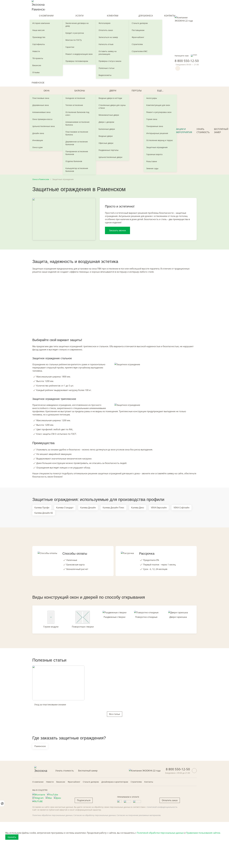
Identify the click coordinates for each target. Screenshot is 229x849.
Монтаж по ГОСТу (73, 40)
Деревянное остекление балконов (76, 143)
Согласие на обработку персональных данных (94, 815)
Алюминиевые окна (41, 112)
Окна (46, 90)
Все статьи (114, 714)
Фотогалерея (104, 23)
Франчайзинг (138, 37)
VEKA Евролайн (159, 507)
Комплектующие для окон (158, 105)
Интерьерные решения (157, 133)
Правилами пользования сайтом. (203, 832)
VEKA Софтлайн (181, 507)
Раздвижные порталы (108, 150)
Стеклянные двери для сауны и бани (112, 106)
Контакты (169, 15)
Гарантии (69, 47)
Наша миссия (38, 30)
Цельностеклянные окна (43, 126)
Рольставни (151, 161)
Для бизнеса (145, 15)
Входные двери (106, 136)
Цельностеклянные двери (110, 157)
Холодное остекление (75, 98)
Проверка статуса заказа (110, 61)
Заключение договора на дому (77, 24)
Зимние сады (152, 168)
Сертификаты (38, 44)
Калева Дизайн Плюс (113, 507)
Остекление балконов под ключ (77, 113)
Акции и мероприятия (184, 131)
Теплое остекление (74, 105)
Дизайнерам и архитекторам (114, 782)
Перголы (137, 90)
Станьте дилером (140, 23)
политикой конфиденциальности (162, 807)
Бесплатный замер (88, 770)
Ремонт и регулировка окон (158, 112)
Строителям (137, 44)
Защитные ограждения (157, 147)
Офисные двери (106, 143)
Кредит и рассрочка (74, 33)
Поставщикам (138, 30)
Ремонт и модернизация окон (79, 54)
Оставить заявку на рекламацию (107, 52)
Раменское (38, 82)
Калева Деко (137, 507)
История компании (41, 23)
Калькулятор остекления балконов (76, 169)
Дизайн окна (38, 133)
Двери (112, 90)
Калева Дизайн (88, 507)
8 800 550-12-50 (187, 61)
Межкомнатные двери (109, 115)
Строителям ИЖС (139, 51)
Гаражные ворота (154, 154)
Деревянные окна (40, 105)
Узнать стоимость (203, 131)
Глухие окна (151, 119)
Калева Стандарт (64, 507)
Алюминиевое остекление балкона (77, 123)
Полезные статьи (106, 68)
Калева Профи (41, 507)
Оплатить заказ (106, 30)
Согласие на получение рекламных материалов (138, 815)
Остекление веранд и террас (159, 140)
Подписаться (83, 800)
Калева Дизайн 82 (43, 512)
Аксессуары (151, 98)
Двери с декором (106, 122)
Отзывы (36, 72)
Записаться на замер (108, 37)
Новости (36, 51)
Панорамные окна (154, 126)
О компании (46, 15)
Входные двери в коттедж (110, 98)
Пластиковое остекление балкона (76, 133)
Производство (38, 37)
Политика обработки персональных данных (52, 815)
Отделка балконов (73, 161)
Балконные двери (107, 129)
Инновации (37, 140)
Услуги (79, 15)
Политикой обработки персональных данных (160, 832)
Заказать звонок (117, 230)
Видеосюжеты (105, 75)
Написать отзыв (106, 44)
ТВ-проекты (37, 58)
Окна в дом (37, 147)
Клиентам (112, 15)
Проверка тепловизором (76, 61)
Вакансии (36, 65)
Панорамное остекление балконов (76, 152)
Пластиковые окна (40, 98)
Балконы (79, 90)
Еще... (160, 90)
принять (12, 837)
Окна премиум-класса (42, 119)
